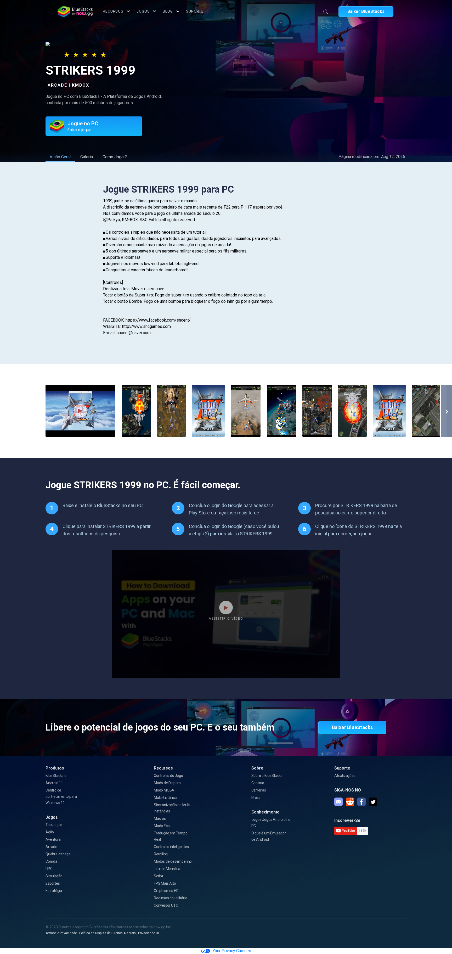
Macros (160, 818)
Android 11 (54, 783)
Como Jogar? (115, 156)
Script (158, 876)
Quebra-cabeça (58, 854)
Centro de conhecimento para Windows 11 (61, 796)
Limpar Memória (167, 869)
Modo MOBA (164, 790)
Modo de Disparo (167, 783)
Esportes (53, 883)
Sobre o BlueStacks (266, 775)
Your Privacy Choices (232, 950)
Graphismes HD (166, 891)
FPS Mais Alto (165, 883)
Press (256, 797)
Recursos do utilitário (170, 898)
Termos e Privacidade (61, 933)
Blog (168, 11)
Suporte (195, 11)
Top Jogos (54, 825)
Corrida (51, 861)
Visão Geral (60, 156)
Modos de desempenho (173, 861)
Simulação (54, 876)
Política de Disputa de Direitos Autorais (107, 933)
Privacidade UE (149, 933)
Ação (50, 832)
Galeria (86, 156)
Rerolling (161, 854)
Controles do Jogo (168, 775)
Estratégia (54, 891)
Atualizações (344, 775)
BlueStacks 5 (56, 775)
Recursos (113, 11)
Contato (257, 783)
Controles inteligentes (171, 847)
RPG (49, 869)
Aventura (53, 839)
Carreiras (258, 790)
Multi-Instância (165, 797)
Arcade (51, 847)
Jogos (143, 11)
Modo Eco (162, 826)
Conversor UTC (166, 905)
